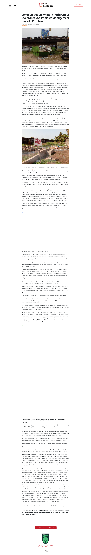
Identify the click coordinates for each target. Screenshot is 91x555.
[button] (10, 6)
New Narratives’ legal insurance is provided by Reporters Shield (45, 546)
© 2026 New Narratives (40, 550)
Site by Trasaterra (52, 550)
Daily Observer (24, 25)
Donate (78, 4)
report (33, 169)
